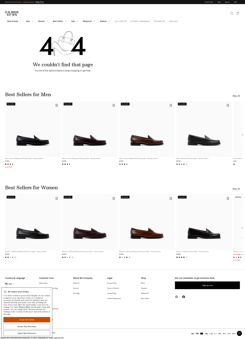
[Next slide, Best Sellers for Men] (242, 134)
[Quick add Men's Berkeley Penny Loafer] (227, 105)
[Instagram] (176, 296)
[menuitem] (20, 21)
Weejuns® (87, 21)
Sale (73, 21)
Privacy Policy (24, 307)
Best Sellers (58, 21)
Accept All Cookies (26, 319)
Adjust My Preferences (26, 333)
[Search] (232, 13)
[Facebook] (183, 296)
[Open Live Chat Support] (239, 333)
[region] (122, 134)
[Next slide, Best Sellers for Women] (242, 227)
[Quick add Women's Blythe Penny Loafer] (227, 198)
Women (41, 21)
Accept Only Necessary (26, 326)
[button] (238, 13)
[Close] (50, 290)
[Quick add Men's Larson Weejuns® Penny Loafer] (56, 105)
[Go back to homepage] (11, 13)
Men (28, 21)
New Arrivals (12, 21)
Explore (103, 21)
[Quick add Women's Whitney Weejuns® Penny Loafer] (56, 198)
